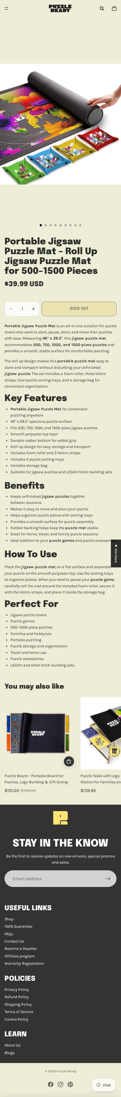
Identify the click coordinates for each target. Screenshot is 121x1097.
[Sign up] (108, 879)
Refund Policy (17, 996)
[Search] (102, 8)
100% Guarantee (18, 926)
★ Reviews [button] (116, 553)
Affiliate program (20, 956)
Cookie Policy (16, 1019)
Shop (9, 919)
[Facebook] (50, 1084)
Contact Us (14, 941)
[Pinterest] (70, 1084)
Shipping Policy (18, 1004)
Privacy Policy (17, 989)
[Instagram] (60, 1084)
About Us (12, 1045)
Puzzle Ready (67, 1071)
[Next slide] (110, 746)
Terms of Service (19, 1011)
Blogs (10, 1052)
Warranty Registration (24, 963)
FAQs (9, 934)
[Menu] (6, 8)
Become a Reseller (21, 948)
